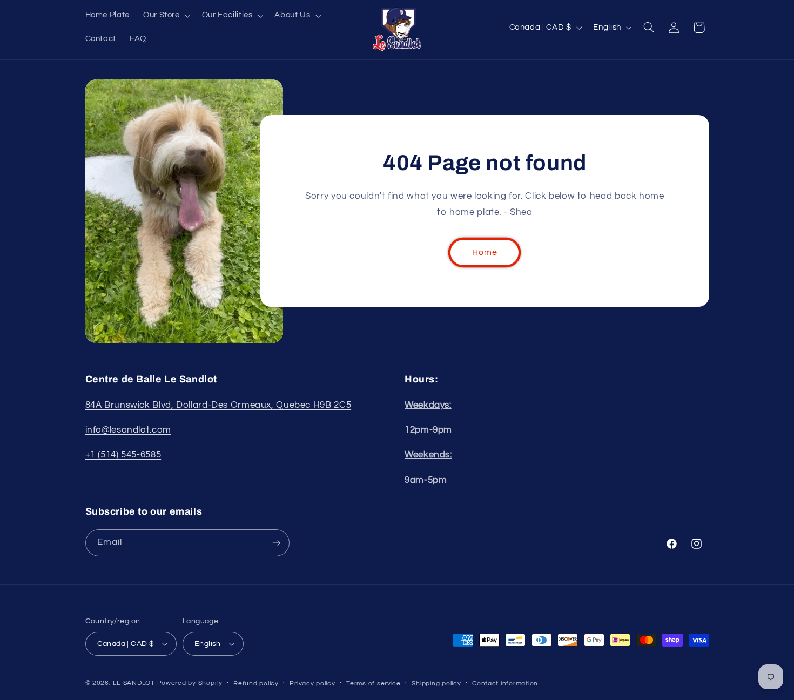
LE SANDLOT (133, 683)
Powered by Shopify (190, 683)
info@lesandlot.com (128, 430)
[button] (165, 16)
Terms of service (373, 683)
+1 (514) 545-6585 (123, 455)
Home (484, 252)
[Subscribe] (276, 542)
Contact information (505, 683)
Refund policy (256, 683)
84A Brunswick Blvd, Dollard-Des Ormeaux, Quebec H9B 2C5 (218, 405)
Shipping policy (436, 683)
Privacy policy (312, 683)
